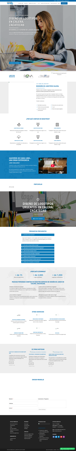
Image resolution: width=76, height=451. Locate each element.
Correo (11, 408)
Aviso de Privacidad (49, 449)
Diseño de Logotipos (28, 435)
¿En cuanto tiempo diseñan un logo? (31, 245)
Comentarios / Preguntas (43, 398)
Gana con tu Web (60, 0)
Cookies (54, 449)
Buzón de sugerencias (14, 433)
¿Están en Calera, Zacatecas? (30, 256)
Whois (11, 440)
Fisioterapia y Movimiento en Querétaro (37, 354)
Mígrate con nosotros (14, 430)
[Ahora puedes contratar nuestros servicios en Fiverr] (58, 352)
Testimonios (12, 425)
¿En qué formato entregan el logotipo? (32, 253)
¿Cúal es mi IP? (13, 438)
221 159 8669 (56, 424)
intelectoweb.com (58, 431)
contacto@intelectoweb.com (60, 429)
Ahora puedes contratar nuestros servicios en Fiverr (56, 355)
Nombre (11, 398)
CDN (58, 449)
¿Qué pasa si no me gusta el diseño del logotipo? (34, 247)
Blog (55, 0)
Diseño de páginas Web (28, 434)
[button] (22, 76)
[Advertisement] (20, 48)
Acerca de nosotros (14, 424)
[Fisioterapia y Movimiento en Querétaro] (38, 352)
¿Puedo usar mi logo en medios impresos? (32, 259)
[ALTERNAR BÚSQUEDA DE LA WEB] (69, 3)
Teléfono (11, 403)
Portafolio (66, 0)
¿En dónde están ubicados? (29, 234)
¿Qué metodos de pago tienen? (30, 250)
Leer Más (11, 362)
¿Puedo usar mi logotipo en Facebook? (31, 261)
